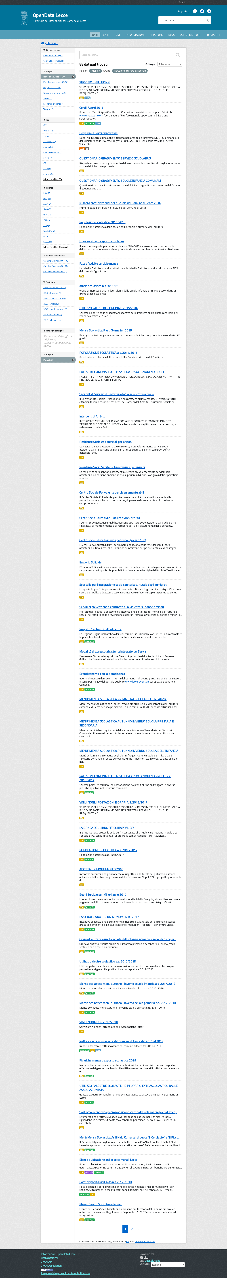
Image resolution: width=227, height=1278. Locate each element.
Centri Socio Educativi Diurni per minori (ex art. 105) (112, 540)
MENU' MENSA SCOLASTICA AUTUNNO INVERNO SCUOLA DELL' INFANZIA (128, 750)
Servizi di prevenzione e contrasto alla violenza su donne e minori (121, 606)
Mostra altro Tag (53, 179)
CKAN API (47, 1262)
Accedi (182, 2)
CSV (81, 98)
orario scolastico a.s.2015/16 (98, 285)
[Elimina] (99, 71)
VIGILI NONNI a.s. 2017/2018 (98, 1022)
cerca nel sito (167, 20)
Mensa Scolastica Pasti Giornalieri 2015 (105, 330)
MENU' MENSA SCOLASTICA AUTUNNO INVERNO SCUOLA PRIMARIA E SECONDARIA (126, 723)
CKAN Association (51, 1265)
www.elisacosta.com (91, 115)
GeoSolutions (152, 1261)
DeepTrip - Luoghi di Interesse (98, 133)
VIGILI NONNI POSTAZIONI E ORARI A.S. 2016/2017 (113, 802)
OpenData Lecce (59, 17)
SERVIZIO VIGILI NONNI (94, 82)
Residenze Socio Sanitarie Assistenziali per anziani (112, 467)
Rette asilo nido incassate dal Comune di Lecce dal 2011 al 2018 (121, 1041)
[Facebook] (195, 11)
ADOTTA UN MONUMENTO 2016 (101, 869)
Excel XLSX (89, 123)
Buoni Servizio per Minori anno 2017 (102, 894)
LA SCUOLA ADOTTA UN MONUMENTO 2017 (109, 916)
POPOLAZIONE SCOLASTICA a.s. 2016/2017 (108, 850)
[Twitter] (202, 11)
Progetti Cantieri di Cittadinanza (100, 629)
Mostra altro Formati (55, 247)
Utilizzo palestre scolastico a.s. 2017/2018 (107, 961)
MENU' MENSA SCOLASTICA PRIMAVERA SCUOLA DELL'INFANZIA (122, 699)
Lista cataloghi (49, 1258)
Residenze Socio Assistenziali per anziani (105, 441)
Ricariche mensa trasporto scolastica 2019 (107, 1060)
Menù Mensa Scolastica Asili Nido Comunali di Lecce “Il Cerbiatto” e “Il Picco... (129, 1137)
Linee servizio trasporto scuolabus (101, 241)
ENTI (106, 35)
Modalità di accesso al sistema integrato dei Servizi (113, 651)
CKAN (145, 1257)
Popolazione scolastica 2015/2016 (102, 222)
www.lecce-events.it (137, 681)
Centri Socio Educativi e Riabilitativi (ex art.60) (109, 517)
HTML (87, 98)
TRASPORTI (212, 35)
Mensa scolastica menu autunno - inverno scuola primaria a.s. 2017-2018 (127, 1002)
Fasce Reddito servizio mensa (98, 263)
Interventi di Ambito (92, 416)
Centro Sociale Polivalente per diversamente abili (111, 492)
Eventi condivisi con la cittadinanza (102, 673)
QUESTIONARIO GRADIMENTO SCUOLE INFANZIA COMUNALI (120, 180)
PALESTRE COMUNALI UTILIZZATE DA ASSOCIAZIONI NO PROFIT (122, 371)
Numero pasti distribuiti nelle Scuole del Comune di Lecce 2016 (120, 202)
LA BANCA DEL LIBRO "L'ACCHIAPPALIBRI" (107, 827)
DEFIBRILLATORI (190, 35)
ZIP (87, 148)
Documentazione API (145, 1241)
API (127, 1241)
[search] (178, 54)
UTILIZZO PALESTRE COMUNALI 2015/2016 (108, 308)
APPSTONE (156, 35)
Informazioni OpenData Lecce (58, 1254)
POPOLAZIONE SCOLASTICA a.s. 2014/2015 (108, 352)
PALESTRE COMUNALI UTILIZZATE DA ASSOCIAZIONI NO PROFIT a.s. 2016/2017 (125, 778)
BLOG (171, 35)
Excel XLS (89, 792)
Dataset (52, 43)
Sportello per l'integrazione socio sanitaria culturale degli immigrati (123, 584)
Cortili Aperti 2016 (91, 107)
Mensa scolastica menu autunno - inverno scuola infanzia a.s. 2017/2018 (127, 983)
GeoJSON (89, 1172)
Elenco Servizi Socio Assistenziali (100, 1204)
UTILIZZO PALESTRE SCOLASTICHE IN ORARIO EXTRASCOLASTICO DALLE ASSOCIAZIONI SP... (128, 1087)
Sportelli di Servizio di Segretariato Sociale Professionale (116, 394)
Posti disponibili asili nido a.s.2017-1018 (105, 1181)
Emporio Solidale (90, 562)
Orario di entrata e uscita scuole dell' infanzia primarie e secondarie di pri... (127, 939)
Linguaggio (144, 1263)
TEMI (117, 35)
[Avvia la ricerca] (207, 20)
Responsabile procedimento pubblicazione (65, 1273)
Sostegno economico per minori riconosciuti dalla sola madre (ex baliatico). (128, 1112)
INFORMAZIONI (135, 35)
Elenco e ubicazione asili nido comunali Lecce (108, 1159)
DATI (95, 35)
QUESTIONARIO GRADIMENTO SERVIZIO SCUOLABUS (115, 158)
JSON (82, 148)
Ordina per (150, 64)
